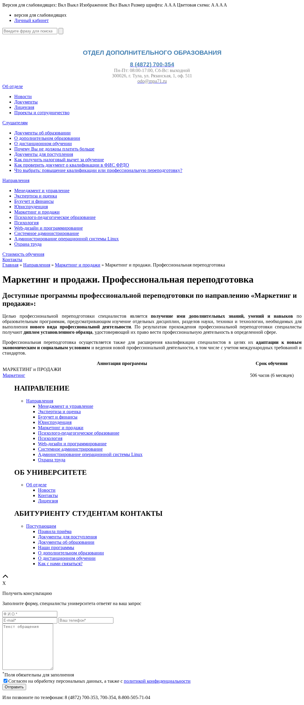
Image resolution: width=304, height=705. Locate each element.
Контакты (12, 259)
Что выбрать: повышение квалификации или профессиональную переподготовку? (98, 170)
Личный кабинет (31, 20)
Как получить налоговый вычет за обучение (59, 159)
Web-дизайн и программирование (48, 228)
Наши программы (56, 547)
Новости (23, 96)
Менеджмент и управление (41, 190)
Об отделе (12, 86)
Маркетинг (14, 375)
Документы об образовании (42, 132)
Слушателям (15, 122)
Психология (26, 222)
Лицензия (24, 107)
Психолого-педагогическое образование (55, 217)
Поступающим (41, 526)
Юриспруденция (31, 206)
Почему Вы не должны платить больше (54, 148)
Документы (26, 101)
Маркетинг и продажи (37, 211)
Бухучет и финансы (34, 201)
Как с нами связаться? (60, 563)
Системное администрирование (46, 233)
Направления (15, 180)
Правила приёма (55, 531)
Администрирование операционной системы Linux (66, 238)
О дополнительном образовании (47, 138)
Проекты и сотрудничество (41, 112)
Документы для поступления (43, 154)
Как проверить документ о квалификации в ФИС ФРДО (71, 164)
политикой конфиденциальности (157, 681)
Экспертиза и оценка (35, 195)
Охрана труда (28, 244)
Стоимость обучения (23, 254)
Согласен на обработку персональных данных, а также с (99, 681)
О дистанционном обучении (43, 143)
